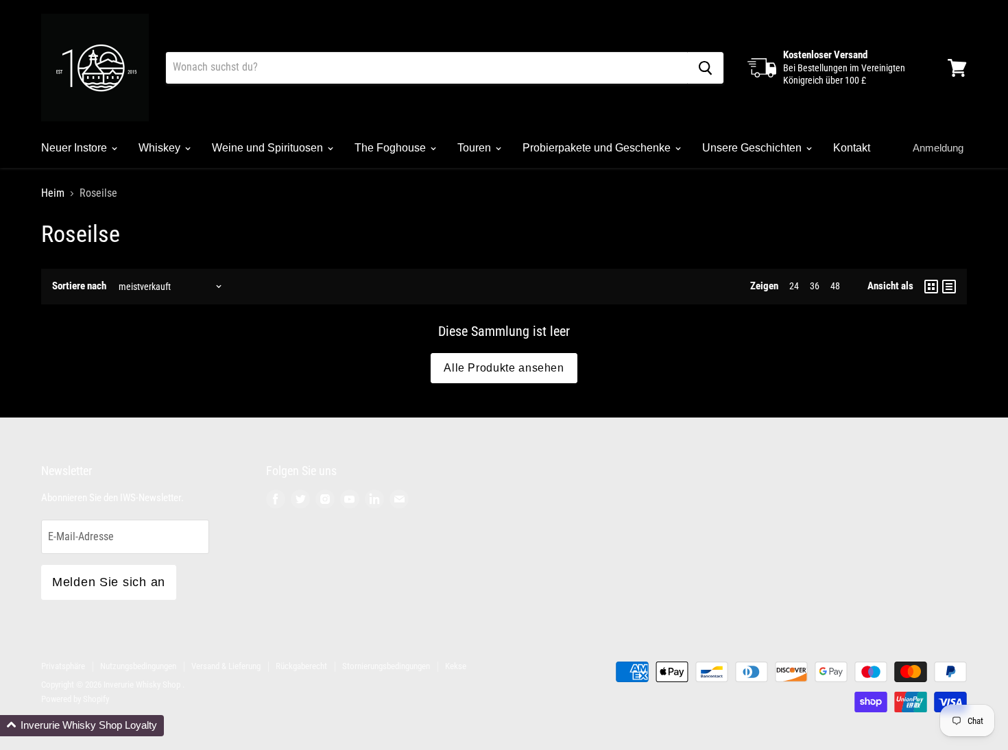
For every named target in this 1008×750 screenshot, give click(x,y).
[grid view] (931, 286)
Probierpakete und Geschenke (598, 148)
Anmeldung (938, 148)
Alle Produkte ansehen (504, 368)
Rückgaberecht (301, 666)
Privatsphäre (63, 666)
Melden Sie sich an (108, 582)
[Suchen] (705, 68)
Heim (52, 193)
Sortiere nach (79, 286)
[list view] (949, 286)
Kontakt (851, 148)
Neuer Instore (75, 148)
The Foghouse (392, 148)
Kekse (455, 666)
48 (835, 285)
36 (814, 285)
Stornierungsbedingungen (386, 666)
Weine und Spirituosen (269, 148)
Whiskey (161, 148)
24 (794, 285)
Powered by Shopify (75, 699)
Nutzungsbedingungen (138, 666)
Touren (475, 148)
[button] (82, 725)
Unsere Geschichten (753, 148)
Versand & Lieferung (226, 666)
